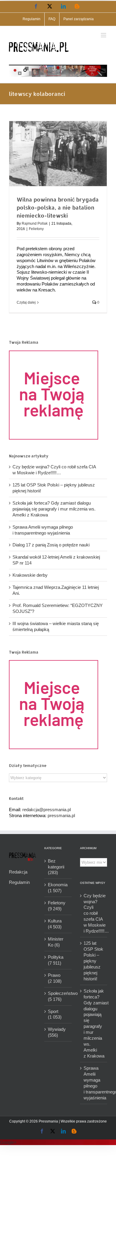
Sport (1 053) (55, 1014)
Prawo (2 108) (55, 978)
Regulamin (19, 882)
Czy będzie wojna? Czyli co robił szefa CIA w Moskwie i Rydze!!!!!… (94, 913)
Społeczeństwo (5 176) (58, 996)
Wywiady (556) (57, 1032)
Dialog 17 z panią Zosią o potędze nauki (51, 544)
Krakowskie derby (30, 575)
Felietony (36, 229)
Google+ (8, 1142)
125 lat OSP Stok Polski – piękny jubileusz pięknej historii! (93, 961)
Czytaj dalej (26, 302)
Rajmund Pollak (35, 223)
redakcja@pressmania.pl (46, 809)
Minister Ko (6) (55, 941)
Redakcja (18, 871)
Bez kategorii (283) (56, 866)
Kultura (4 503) (55, 923)
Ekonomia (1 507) (58, 887)
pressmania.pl (61, 815)
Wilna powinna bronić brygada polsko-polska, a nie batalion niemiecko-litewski (58, 207)
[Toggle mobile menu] (104, 35)
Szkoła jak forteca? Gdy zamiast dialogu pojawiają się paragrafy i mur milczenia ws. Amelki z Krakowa (53, 508)
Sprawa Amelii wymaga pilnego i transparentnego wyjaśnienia (94, 1083)
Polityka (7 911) (55, 960)
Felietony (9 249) (56, 905)
